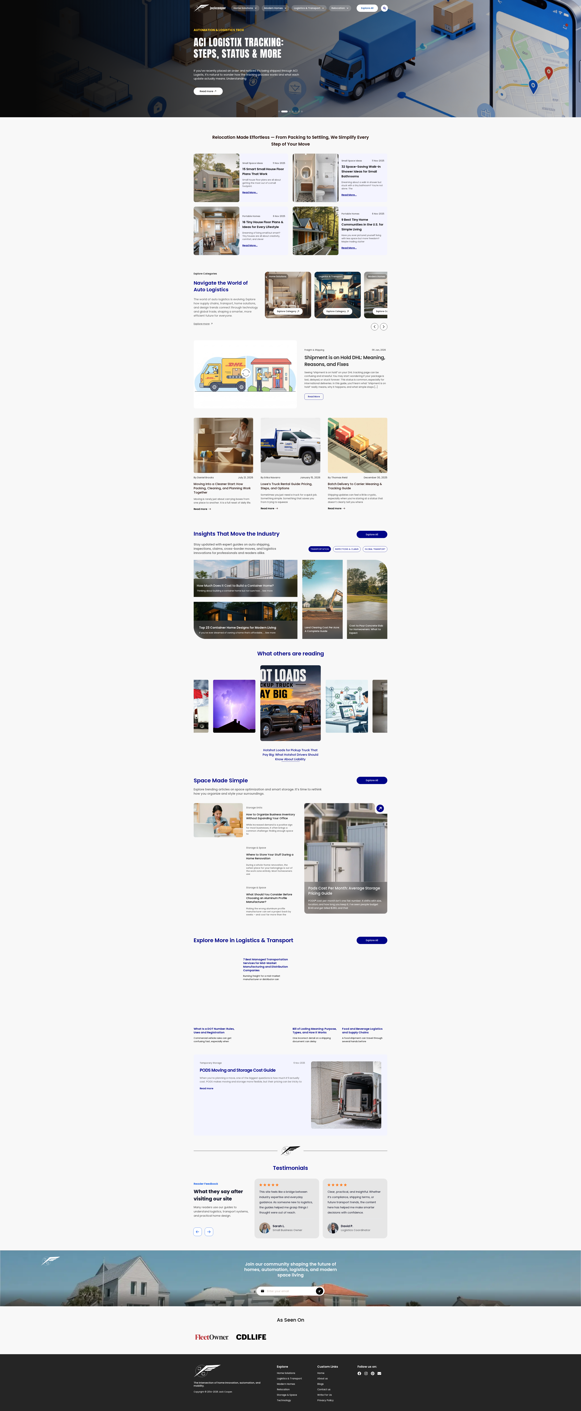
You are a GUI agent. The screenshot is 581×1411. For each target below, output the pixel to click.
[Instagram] (366, 1373)
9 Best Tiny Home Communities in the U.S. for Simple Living (362, 224)
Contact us (323, 1389)
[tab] (320, 549)
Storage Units (254, 807)
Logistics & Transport (307, 8)
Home (320, 1373)
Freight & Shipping (314, 349)
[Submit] (319, 1291)
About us (322, 1378)
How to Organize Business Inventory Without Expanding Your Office (270, 816)
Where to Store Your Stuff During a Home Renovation (269, 856)
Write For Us (324, 1394)
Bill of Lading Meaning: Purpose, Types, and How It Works (315, 1030)
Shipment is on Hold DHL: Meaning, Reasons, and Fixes (344, 361)
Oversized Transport (211, 32)
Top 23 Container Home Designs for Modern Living (237, 627)
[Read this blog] (216, 178)
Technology (284, 1400)
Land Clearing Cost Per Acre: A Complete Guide (322, 629)
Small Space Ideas (252, 163)
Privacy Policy (325, 1400)
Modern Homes (273, 8)
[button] (279, 111)
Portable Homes (251, 216)
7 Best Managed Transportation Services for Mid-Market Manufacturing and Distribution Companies (265, 964)
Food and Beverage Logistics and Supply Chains (362, 1030)
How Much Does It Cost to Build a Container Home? (235, 585)
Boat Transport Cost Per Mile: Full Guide (245, 50)
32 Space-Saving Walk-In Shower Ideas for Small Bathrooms (361, 171)
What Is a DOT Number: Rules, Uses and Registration (214, 1030)
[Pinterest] (372, 1373)
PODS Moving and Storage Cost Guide (238, 1070)
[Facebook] (359, 1373)
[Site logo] (210, 8)
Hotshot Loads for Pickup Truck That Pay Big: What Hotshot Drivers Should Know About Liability (290, 754)
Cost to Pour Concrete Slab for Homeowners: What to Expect (366, 629)
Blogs (320, 1384)
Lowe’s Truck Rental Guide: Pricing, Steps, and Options (286, 486)
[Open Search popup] (384, 8)
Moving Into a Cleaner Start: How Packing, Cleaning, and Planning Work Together (222, 488)
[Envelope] (379, 1373)
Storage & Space (256, 847)
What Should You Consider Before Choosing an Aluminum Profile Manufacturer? (269, 898)
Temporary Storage (211, 1062)
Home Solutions (243, 8)
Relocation (338, 8)
